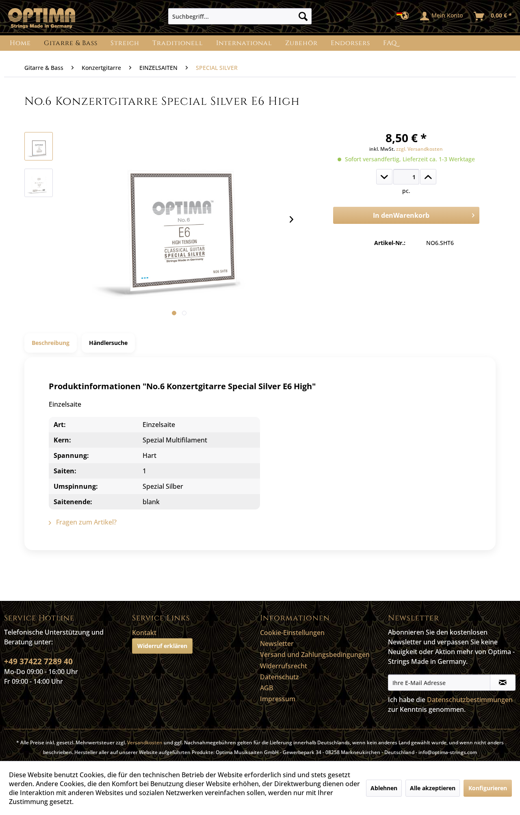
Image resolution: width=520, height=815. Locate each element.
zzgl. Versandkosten (419, 148)
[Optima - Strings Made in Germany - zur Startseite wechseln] (41, 18)
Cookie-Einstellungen (292, 632)
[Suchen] (303, 16)
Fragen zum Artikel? (85, 522)
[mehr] (428, 176)
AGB (266, 687)
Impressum (277, 698)
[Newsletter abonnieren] (503, 682)
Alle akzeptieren (432, 788)
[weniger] (384, 176)
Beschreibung (50, 343)
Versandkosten (144, 742)
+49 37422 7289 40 (38, 661)
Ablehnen (383, 788)
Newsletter (277, 643)
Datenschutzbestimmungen (470, 699)
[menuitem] (240, 16)
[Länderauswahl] (405, 16)
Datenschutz (279, 676)
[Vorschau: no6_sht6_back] (38, 183)
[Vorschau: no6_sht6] (38, 146)
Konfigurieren (487, 788)
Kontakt (144, 632)
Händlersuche (108, 343)
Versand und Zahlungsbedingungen (315, 654)
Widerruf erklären (162, 646)
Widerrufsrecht (283, 665)
